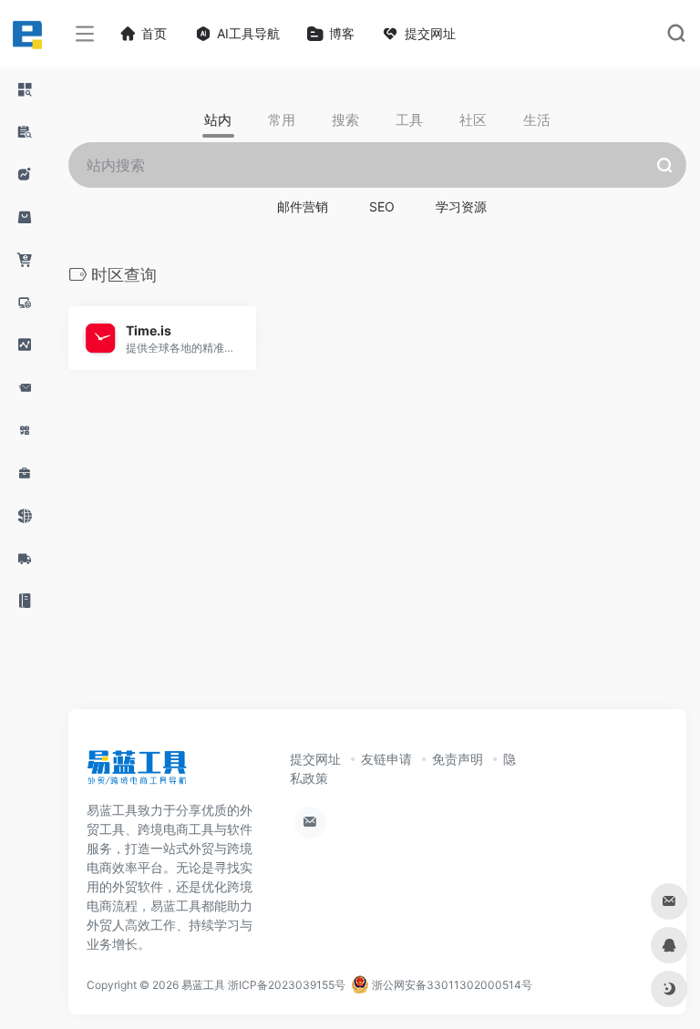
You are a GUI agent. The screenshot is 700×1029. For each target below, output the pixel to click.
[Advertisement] (313, 559)
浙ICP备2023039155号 (286, 985)
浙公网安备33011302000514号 (450, 985)
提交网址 (315, 759)
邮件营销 (302, 206)
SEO (382, 206)
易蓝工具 (203, 985)
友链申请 (386, 759)
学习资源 (461, 206)
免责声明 (457, 759)
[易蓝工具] (137, 774)
